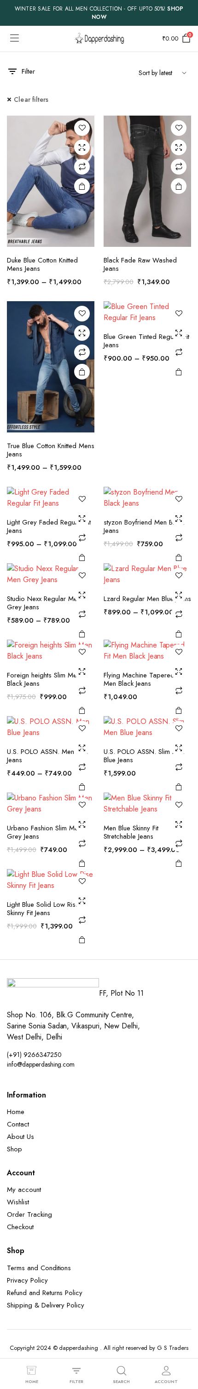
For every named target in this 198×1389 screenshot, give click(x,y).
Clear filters (31, 99)
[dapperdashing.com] (99, 38)
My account (24, 1190)
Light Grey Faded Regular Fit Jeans (49, 526)
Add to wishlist (82, 128)
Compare (82, 167)
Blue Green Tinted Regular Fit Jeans (146, 341)
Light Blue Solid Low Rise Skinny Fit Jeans (43, 908)
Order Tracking (29, 1214)
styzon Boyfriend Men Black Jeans (144, 526)
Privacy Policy (27, 1280)
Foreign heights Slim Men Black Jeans (43, 679)
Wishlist (18, 1202)
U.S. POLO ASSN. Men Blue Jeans (47, 756)
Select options (82, 186)
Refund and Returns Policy (44, 1293)
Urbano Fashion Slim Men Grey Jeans (44, 832)
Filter (28, 71)
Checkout (20, 1227)
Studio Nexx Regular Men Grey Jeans (44, 603)
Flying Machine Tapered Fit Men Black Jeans (143, 679)
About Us (20, 1137)
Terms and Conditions (39, 1268)
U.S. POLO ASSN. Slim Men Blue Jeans (144, 756)
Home (15, 1112)
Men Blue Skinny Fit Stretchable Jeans (131, 832)
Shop (14, 1149)
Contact (18, 1124)
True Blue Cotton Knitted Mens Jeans (50, 450)
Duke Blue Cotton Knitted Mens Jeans (42, 264)
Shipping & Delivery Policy (45, 1305)
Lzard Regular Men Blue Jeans (147, 599)
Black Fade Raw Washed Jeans (140, 264)
